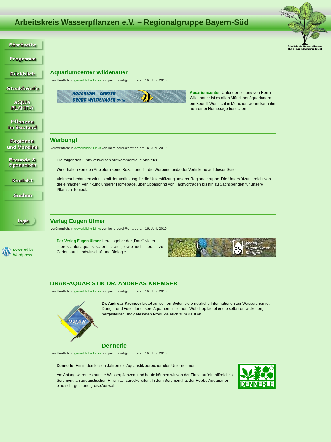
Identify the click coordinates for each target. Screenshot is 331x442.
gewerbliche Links (87, 80)
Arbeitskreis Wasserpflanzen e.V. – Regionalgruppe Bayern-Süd (132, 22)
